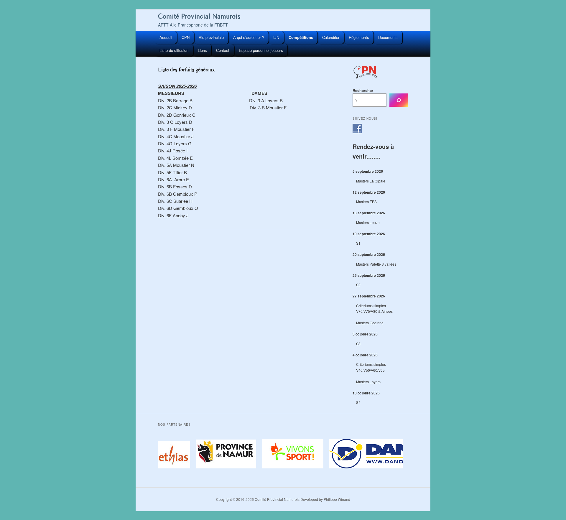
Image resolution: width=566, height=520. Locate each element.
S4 (358, 402)
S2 (358, 284)
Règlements (359, 37)
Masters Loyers (368, 381)
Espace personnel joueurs (261, 50)
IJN (276, 37)
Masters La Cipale (370, 180)
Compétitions (301, 37)
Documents (388, 37)
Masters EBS (366, 201)
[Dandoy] (392, 467)
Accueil (165, 37)
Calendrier (330, 37)
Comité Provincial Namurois (199, 16)
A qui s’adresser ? (248, 37)
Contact (222, 50)
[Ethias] (167, 467)
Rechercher (363, 90)
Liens (202, 50)
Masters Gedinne (370, 322)
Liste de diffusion (173, 50)
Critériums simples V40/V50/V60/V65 (371, 367)
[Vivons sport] (291, 467)
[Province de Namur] (224, 467)
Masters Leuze (368, 222)
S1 (358, 243)
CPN (186, 37)
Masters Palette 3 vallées (376, 263)
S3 (358, 343)
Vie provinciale (211, 37)
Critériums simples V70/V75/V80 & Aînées (374, 308)
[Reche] (398, 100)
